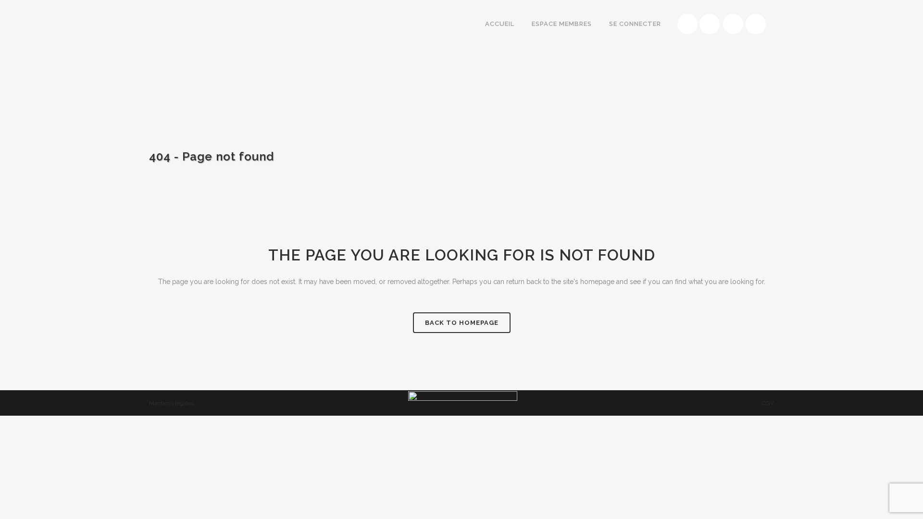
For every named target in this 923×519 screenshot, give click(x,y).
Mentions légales (171, 403)
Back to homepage (462, 322)
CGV (768, 403)
